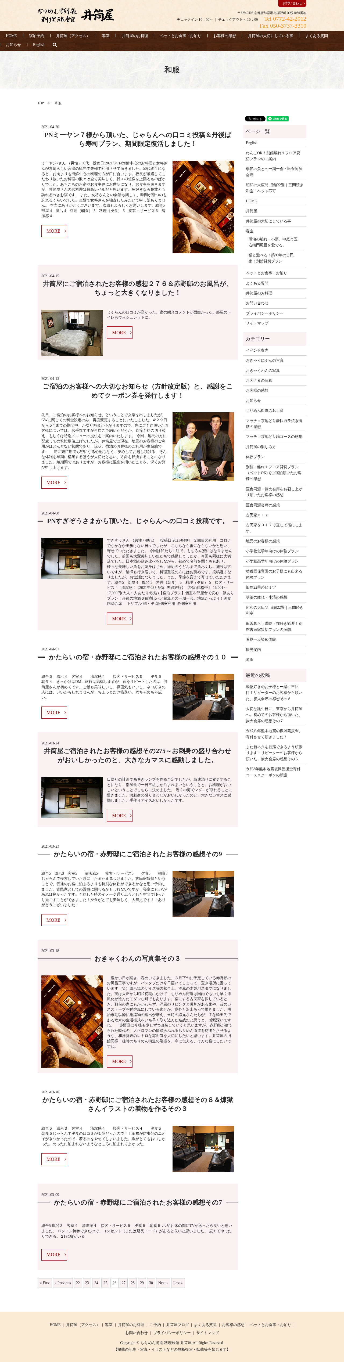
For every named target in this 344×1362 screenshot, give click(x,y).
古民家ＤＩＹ (257, 515)
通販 (249, 660)
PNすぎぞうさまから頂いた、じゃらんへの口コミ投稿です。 (138, 520)
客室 (106, 36)
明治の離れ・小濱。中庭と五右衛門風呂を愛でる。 (273, 242)
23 (87, 1283)
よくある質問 (316, 36)
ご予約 (155, 1325)
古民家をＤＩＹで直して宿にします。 (274, 528)
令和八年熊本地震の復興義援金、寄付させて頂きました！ (274, 734)
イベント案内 (257, 350)
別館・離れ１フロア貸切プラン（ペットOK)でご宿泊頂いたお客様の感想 (274, 473)
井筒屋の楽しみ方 (261, 447)
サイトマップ (257, 323)
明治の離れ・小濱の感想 (266, 597)
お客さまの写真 (259, 381)
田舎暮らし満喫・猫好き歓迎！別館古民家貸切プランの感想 (274, 627)
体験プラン (255, 457)
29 (142, 1283)
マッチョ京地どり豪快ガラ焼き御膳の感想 (274, 424)
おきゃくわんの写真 (263, 371)
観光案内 (253, 650)
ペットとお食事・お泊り (180, 36)
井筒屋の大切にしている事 (270, 36)
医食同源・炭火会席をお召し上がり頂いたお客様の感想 (274, 492)
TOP (41, 103)
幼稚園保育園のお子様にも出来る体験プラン (274, 574)
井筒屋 (251, 211)
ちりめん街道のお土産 (265, 411)
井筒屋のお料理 (135, 36)
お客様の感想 (224, 36)
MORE (53, 231)
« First (45, 1283)
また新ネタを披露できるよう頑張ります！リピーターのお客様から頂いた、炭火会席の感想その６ (274, 753)
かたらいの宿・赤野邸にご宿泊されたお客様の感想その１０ (138, 657)
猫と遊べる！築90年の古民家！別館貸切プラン (271, 258)
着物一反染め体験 (261, 639)
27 (124, 1283)
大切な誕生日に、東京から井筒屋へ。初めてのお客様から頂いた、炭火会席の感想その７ (274, 715)
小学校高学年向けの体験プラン (272, 561)
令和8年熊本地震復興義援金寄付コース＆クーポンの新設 (273, 772)
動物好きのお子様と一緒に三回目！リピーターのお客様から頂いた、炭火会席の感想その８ (274, 693)
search (55, 45)
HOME (11, 36)
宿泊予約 (36, 36)
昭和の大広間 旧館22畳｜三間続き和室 (274, 610)
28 (133, 1283)
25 (105, 1283)
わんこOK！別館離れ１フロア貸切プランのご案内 (273, 156)
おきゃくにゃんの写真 (265, 360)
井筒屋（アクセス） (73, 36)
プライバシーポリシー (265, 313)
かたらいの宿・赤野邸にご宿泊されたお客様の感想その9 (138, 854)
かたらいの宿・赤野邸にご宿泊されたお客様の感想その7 (138, 1202)
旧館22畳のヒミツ (261, 587)
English (39, 45)
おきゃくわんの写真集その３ (138, 958)
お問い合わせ (292, 3)
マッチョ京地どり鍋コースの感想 (274, 437)
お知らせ (13, 45)
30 (151, 1283)
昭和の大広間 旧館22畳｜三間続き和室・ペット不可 (274, 188)
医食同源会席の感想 (263, 505)
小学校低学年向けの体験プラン (272, 551)
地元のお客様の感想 (263, 541)
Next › (163, 1283)
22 (78, 1283)
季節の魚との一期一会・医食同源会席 (274, 172)
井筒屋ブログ (177, 1325)
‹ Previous (63, 1283)
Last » (178, 1283)
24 (96, 1283)
